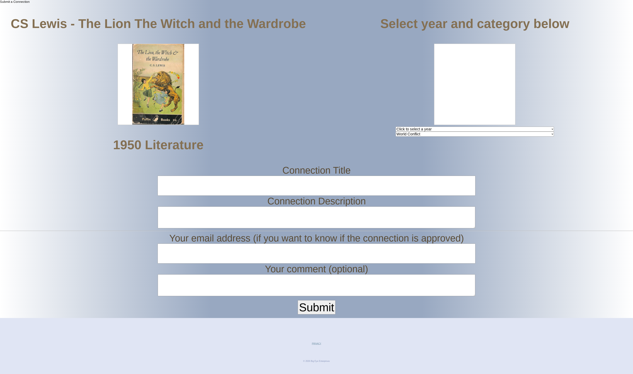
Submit (316, 307)
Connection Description (316, 201)
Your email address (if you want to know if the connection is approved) (316, 238)
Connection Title (316, 170)
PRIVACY (316, 343)
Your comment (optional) (316, 269)
